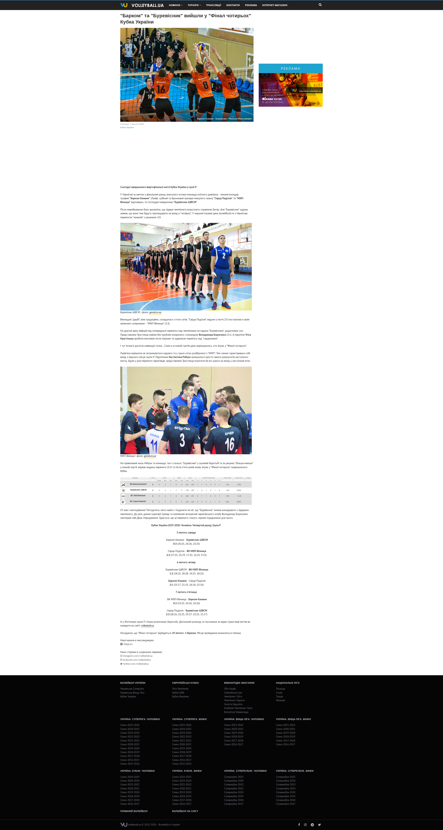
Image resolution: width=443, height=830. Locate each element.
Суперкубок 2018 (233, 800)
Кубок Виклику (180, 696)
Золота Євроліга (233, 704)
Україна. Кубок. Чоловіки (137, 770)
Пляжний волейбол (134, 811)
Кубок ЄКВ (178, 693)
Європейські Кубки (185, 682)
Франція (280, 700)
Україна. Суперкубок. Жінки (295, 770)
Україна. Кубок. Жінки (187, 770)
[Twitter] (319, 825)
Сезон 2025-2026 (129, 725)
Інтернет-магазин (274, 5)
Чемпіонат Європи (234, 700)
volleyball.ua (147, 626)
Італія (279, 693)
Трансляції (213, 5)
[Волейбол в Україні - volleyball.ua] (142, 5)
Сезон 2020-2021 (129, 744)
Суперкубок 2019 (233, 796)
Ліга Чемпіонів (180, 689)
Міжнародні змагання (239, 682)
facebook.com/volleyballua (136, 660)
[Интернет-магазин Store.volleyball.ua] (291, 90)
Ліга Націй (230, 689)
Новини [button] (174, 5)
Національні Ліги (287, 682)
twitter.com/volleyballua (136, 664)
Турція (279, 696)
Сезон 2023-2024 (129, 733)
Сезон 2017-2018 (129, 756)
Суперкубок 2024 (233, 781)
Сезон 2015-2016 (129, 764)
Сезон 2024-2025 (129, 729)
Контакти (233, 5)
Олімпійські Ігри (233, 693)
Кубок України (127, 127)
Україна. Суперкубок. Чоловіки (245, 770)
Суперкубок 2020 (233, 792)
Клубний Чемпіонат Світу (238, 708)
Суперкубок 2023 (233, 784)
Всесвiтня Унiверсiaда (236, 712)
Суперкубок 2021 (233, 788)
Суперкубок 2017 (233, 804)
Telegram (128, 644)
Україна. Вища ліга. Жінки (293, 719)
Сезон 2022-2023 (129, 737)
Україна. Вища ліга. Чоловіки (244, 719)
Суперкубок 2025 (233, 777)
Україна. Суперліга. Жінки (189, 719)
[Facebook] (299, 825)
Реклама (251, 5)
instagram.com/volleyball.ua (137, 656)
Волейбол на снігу (185, 811)
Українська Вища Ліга (132, 693)
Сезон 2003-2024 (129, 781)
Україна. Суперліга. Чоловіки (140, 719)
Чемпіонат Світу (233, 696)
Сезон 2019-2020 (129, 748)
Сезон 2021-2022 (129, 741)
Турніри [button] (193, 5)
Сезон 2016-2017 (129, 760)
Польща (280, 689)
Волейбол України (132, 682)
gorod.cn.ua (155, 312)
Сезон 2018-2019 (129, 752)
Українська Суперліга (132, 689)
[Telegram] (312, 825)
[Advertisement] (187, 157)
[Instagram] (305, 825)
